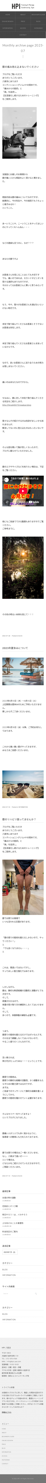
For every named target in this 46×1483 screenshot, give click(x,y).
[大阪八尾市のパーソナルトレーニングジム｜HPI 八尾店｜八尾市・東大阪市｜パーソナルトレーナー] (23, 5)
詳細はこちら (6, 1412)
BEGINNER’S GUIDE (38, 14)
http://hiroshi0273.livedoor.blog (16, 405)
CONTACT (22, 35)
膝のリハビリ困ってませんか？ (19, 819)
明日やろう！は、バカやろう (14, 1214)
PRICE (23, 21)
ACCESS (23, 28)
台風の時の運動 (9, 1198)
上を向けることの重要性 (13, 1223)
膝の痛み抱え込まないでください (20, 67)
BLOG (38, 21)
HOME (7, 14)
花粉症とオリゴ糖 (10, 1206)
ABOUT (23, 14)
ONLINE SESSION (7, 21)
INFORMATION (8, 28)
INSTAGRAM (38, 28)
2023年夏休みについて (15, 648)
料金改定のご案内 (10, 1231)
